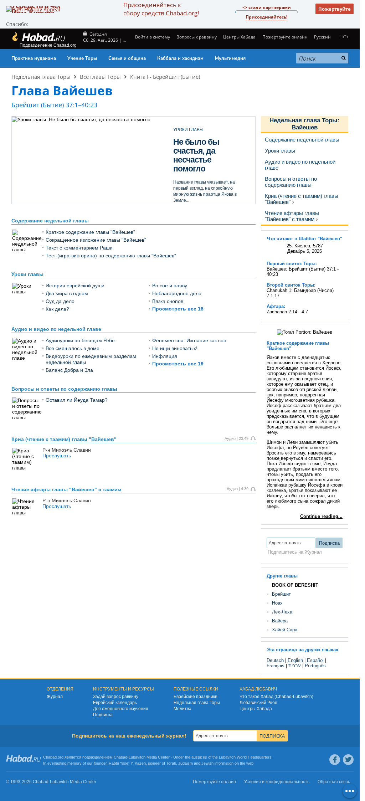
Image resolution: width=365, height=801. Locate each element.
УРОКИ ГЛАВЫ (188, 129)
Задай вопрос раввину (115, 696)
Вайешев (305, 127)
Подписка (103, 714)
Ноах (277, 603)
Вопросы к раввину (196, 37)
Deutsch (275, 660)
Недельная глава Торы (41, 76)
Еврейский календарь (115, 702)
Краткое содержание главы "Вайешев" (90, 232)
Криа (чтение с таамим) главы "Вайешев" (64, 439)
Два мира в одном (67, 293)
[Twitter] (348, 759)
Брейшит (281, 594)
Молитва (182, 708)
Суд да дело (60, 301)
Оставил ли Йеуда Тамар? (77, 400)
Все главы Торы (100, 76)
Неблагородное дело (176, 293)
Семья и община (127, 58)
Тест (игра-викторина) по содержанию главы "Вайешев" (111, 255)
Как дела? (57, 309)
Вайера (280, 620)
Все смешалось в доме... (75, 348)
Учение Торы (82, 58)
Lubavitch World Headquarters (245, 757)
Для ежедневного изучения (120, 708)
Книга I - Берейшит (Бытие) (165, 76)
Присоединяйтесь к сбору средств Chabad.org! (161, 9)
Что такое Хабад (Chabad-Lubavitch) (276, 696)
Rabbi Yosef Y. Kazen (127, 763)
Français (275, 665)
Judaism (185, 763)
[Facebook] (334, 759)
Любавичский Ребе (258, 702)
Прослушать (56, 455)
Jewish (207, 763)
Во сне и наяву (169, 285)
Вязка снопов (167, 301)
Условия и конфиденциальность (276, 781)
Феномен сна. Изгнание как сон (189, 340)
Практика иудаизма (33, 58)
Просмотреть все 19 (178, 363)
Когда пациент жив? (200, 146)
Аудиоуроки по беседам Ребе (80, 340)
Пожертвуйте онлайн (284, 37)
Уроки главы (27, 274)
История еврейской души (75, 285)
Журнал (55, 696)
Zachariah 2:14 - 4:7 (287, 311)
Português (315, 665)
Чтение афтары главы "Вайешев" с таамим (66, 489)
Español (315, 660)
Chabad (120, 757)
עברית (294, 665)
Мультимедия (230, 58)
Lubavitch (137, 757)
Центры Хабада (256, 708)
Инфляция (164, 356)
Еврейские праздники (195, 696)
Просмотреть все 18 (178, 309)
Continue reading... (321, 516)
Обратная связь (334, 781)
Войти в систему (152, 37)
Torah (171, 763)
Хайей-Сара (284, 629)
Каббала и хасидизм (180, 58)
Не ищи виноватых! (174, 348)
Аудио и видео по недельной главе (56, 329)
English (295, 660)
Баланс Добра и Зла (69, 370)
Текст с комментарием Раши (79, 248)
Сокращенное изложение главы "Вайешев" (96, 240)
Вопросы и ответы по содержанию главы (64, 389)
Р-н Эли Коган (187, 193)
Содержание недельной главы (50, 221)
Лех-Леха (282, 612)
